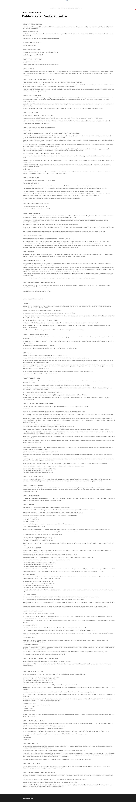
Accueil (24, 12)
